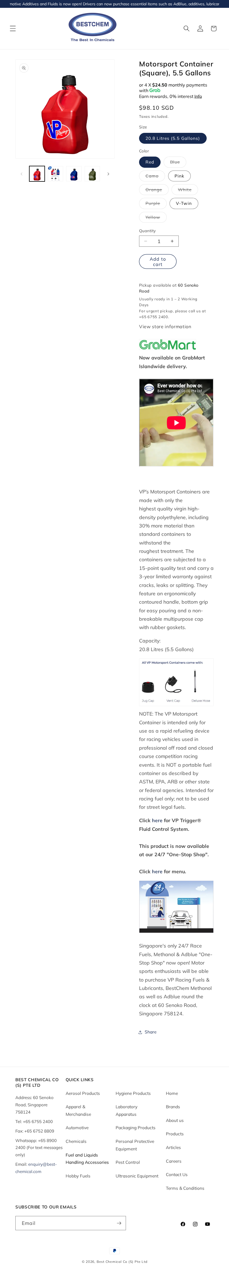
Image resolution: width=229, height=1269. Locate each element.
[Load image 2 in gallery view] (55, 173)
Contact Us (177, 1174)
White (188, 191)
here (157, 820)
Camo (155, 177)
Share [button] (150, 1032)
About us (175, 1120)
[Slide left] (21, 174)
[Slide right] (108, 174)
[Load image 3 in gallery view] (74, 173)
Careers (174, 1161)
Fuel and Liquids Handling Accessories (87, 1158)
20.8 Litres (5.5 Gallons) (172, 138)
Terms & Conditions (185, 1188)
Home (172, 1093)
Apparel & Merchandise (78, 1110)
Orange (157, 191)
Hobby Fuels (78, 1176)
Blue (178, 163)
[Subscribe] (119, 1223)
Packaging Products (136, 1127)
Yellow (156, 218)
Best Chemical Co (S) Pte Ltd (122, 1262)
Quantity (147, 230)
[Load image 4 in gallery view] (92, 173)
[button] (13, 28)
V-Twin (184, 203)
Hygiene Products (133, 1093)
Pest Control (128, 1162)
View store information (165, 326)
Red (149, 162)
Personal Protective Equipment (135, 1145)
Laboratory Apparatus (126, 1110)
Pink (179, 176)
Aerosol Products (83, 1093)
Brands (173, 1106)
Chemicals (76, 1141)
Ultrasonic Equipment (137, 1176)
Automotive (77, 1127)
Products (175, 1133)
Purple (156, 204)
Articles (173, 1147)
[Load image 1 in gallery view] (37, 173)
